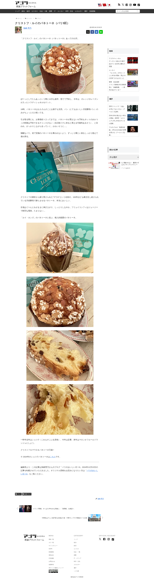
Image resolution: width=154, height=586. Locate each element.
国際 (50, 11)
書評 (85, 11)
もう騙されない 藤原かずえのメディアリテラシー (130, 164)
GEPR (50, 549)
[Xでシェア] (88, 32)
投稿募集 (92, 11)
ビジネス (35, 11)
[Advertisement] (67, 5)
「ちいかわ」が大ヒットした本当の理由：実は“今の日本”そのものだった (117, 75)
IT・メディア (77, 558)
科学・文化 (69, 11)
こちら (53, 457)
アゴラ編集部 (125, 168)
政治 (23, 11)
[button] (138, 11)
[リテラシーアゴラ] (114, 166)
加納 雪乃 (27, 28)
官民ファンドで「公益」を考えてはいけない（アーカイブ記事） (117, 108)
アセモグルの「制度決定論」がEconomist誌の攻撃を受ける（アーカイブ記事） (117, 131)
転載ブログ (28, 494)
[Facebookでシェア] (92, 32)
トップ (17, 11)
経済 (28, 11)
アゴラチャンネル (115, 58)
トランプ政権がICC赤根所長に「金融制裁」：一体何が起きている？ (117, 87)
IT (55, 11)
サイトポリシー (53, 545)
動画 (111, 51)
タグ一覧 (51, 542)
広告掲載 (51, 558)
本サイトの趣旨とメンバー (56, 568)
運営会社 (51, 555)
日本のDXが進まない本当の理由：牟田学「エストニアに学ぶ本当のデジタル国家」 (117, 119)
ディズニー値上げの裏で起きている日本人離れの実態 (117, 63)
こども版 (76, 571)
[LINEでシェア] (101, 32)
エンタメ (60, 11)
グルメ (19, 494)
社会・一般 (43, 11)
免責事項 (51, 564)
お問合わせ (52, 561)
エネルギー (78, 11)
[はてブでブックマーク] (96, 32)
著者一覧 (51, 539)
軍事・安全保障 (114, 82)
